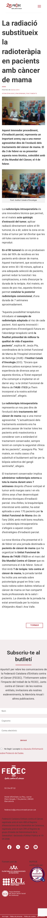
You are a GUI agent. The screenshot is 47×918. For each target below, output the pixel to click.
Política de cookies (30, 916)
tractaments (31, 93)
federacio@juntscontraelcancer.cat (20, 810)
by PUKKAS (41, 916)
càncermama (20, 93)
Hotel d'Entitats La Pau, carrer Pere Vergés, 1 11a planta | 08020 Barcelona (18, 799)
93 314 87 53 (9, 788)
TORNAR (34, 625)
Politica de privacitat (16, 916)
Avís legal (5, 916)
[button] (39, 6)
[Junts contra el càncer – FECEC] (14, 6)
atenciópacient (8, 93)
